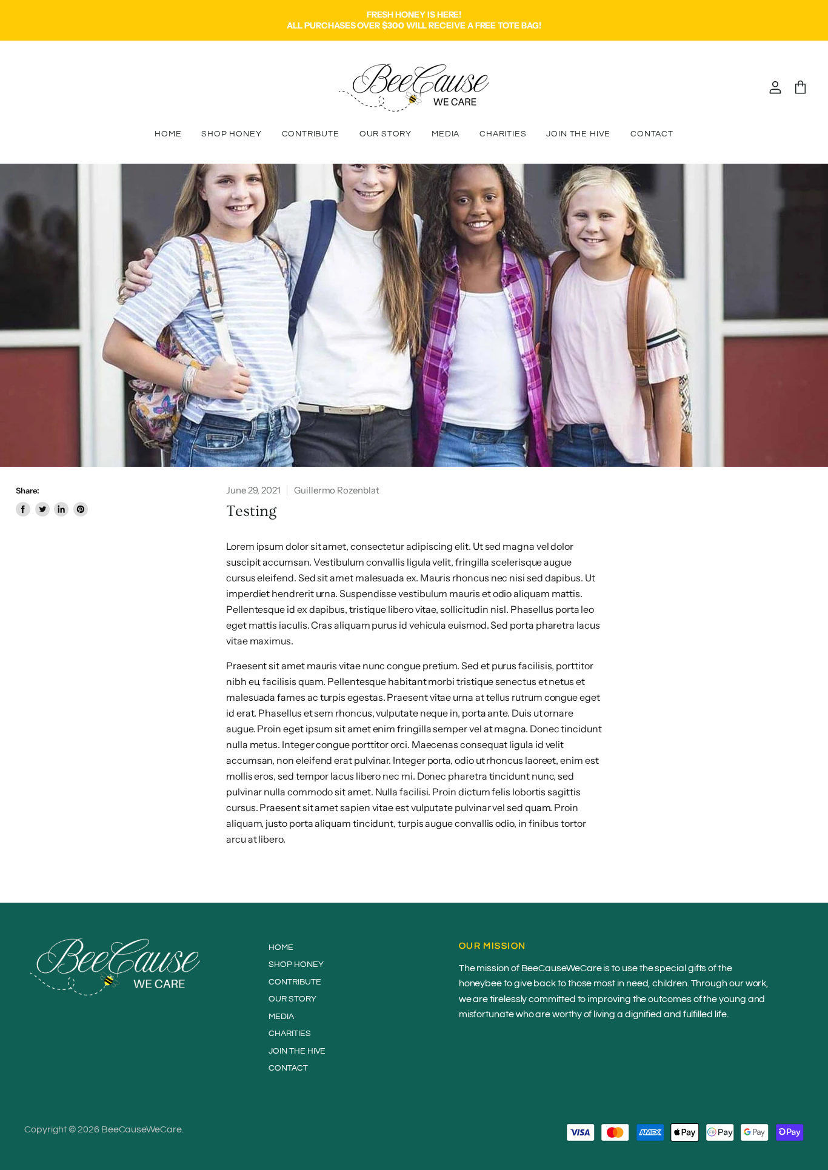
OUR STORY (385, 134)
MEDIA (445, 134)
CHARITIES (502, 134)
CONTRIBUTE (310, 134)
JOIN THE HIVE (578, 134)
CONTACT (651, 134)
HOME (168, 134)
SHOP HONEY (231, 134)
